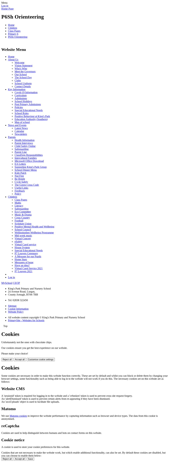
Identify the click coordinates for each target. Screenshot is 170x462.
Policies (19, 107)
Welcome (19, 62)
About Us (13, 59)
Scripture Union (23, 223)
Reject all (7, 359)
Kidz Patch (20, 173)
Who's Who (21, 68)
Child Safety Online (25, 146)
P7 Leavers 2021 (23, 271)
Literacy (19, 205)
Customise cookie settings (40, 359)
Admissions (21, 98)
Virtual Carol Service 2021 (29, 268)
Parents (12, 137)
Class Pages (14, 30)
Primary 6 (13, 33)
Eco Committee (23, 211)
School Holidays (23, 101)
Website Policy (16, 311)
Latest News (21, 128)
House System (22, 247)
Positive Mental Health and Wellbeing (34, 226)
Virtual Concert (23, 238)
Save (30, 459)
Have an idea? (22, 265)
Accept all (20, 359)
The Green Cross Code (27, 184)
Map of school (22, 122)
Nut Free (19, 175)
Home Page (7, 8)
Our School (21, 74)
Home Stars (21, 259)
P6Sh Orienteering (17, 36)
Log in (4, 5)
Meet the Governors (25, 71)
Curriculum (21, 95)
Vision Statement (23, 65)
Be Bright (20, 178)
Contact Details (23, 86)
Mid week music (23, 235)
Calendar (19, 131)
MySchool (6, 283)
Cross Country (22, 217)
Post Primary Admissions (28, 104)
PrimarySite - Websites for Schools (26, 320)
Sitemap (12, 305)
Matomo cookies (18, 415)
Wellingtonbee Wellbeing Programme (34, 232)
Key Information (16, 89)
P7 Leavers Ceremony (26, 253)
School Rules (22, 113)
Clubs (18, 80)
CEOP (16, 283)
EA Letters (20, 164)
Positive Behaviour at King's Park (32, 116)
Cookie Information (18, 308)
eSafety (18, 241)
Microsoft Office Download (29, 161)
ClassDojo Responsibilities (29, 155)
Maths (18, 202)
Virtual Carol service (25, 244)
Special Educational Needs (29, 110)
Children (12, 28)
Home (11, 25)
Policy (18, 193)
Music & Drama (23, 214)
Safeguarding (22, 149)
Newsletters (21, 134)
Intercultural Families (26, 158)
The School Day (23, 77)
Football (19, 220)
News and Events (17, 125)
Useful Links (21, 187)
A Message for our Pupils (28, 256)
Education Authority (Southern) (31, 119)
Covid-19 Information (26, 92)
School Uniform (23, 83)
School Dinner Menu (26, 170)
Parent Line (21, 152)
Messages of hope (24, 262)
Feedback (20, 190)
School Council (23, 229)
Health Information (25, 140)
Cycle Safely (21, 181)
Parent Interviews (24, 143)
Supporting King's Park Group (31, 167)
